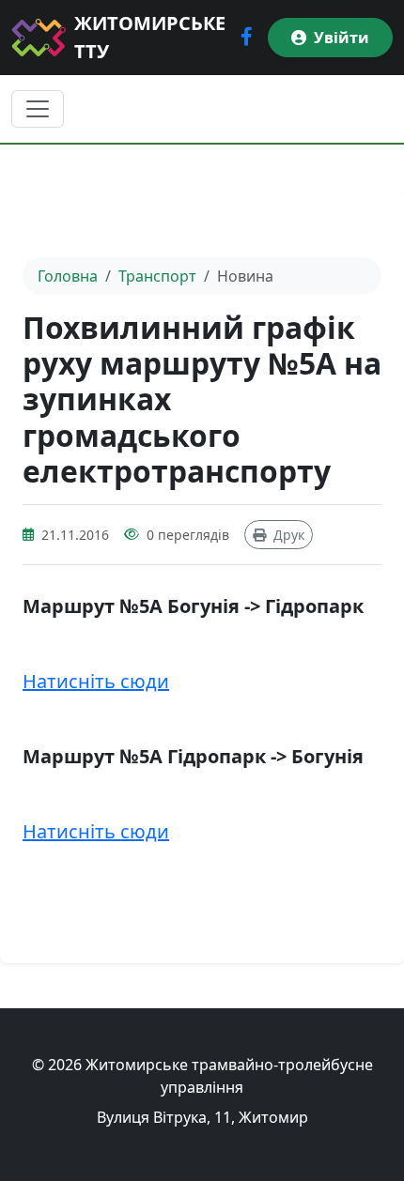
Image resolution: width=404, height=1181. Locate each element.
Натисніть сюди (96, 681)
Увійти (341, 37)
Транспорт (157, 276)
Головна (68, 276)
